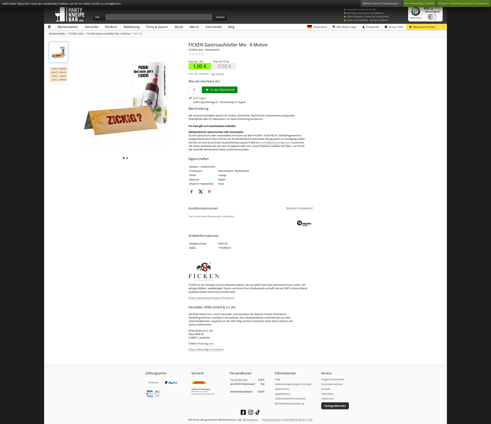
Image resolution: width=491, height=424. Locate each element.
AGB (277, 379)
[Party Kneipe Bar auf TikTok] (257, 413)
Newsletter (327, 393)
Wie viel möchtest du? (204, 81)
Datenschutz (282, 389)
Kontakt (325, 389)
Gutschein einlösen (332, 384)
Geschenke (214, 27)
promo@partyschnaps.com (275, 142)
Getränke (91, 27)
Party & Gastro (157, 27)
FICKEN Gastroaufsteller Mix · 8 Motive (109, 33)
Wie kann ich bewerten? (299, 208)
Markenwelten (68, 27)
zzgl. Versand (217, 73)
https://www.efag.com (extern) (206, 349)
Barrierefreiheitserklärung (289, 403)
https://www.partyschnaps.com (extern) (211, 298)
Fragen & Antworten (332, 379)
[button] (192, 191)
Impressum (327, 398)
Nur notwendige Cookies (419, 3)
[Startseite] (49, 27)
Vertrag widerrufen (335, 406)
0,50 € (222, 66)
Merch (194, 27)
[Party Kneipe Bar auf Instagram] (250, 413)
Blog (231, 27)
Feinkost (111, 27)
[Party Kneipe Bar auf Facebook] (243, 413)
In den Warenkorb (222, 89)
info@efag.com (205, 343)
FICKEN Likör (76, 33)
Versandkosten (239, 379)
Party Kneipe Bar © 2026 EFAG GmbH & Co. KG (287, 419)
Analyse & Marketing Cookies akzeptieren (463, 3)
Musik (179, 27)
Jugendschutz (282, 393)
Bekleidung (132, 27)
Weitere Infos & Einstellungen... (382, 3)
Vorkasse (153, 382)
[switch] (432, 17)
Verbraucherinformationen (290, 398)
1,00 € (198, 66)
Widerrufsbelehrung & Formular (293, 384)
